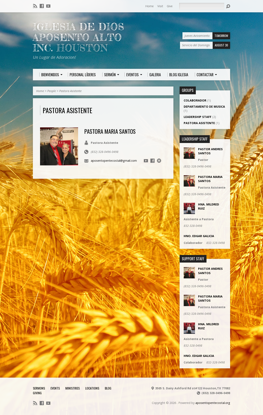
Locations (92, 388)
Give (170, 6)
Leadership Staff (197, 117)
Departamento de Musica (204, 106)
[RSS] (35, 6)
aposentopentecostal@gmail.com (114, 161)
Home (149, 6)
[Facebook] (42, 6)
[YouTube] (48, 6)
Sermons (39, 388)
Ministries (72, 388)
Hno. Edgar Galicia (199, 236)
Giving (37, 392)
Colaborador (195, 100)
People (51, 91)
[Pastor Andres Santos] (189, 157)
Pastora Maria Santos (110, 131)
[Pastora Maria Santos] (59, 163)
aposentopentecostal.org (212, 403)
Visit (160, 6)
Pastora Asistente (70, 91)
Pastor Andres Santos (210, 151)
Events (55, 388)
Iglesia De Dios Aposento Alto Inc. (78, 37)
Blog (108, 388)
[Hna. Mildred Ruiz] (189, 212)
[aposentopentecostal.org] (159, 161)
